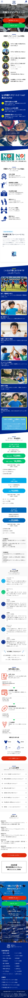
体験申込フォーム (6, 684)
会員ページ (26, 2)
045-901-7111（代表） (14, 913)
